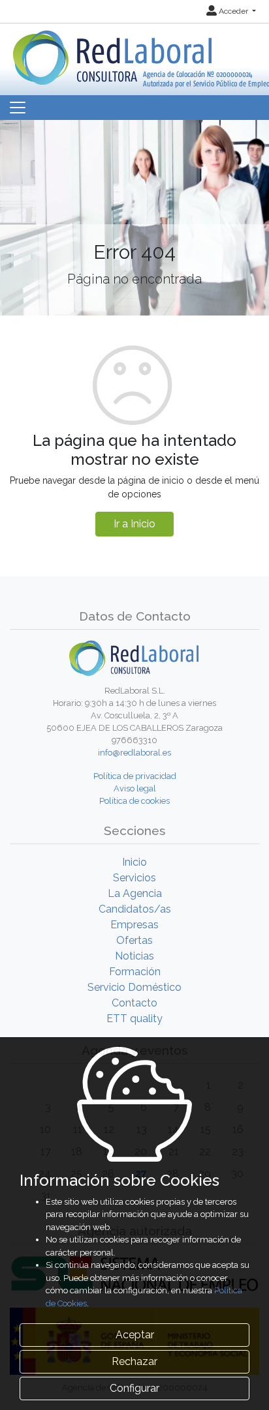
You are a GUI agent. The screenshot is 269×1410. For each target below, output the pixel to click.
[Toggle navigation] (17, 107)
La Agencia (135, 893)
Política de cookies (134, 801)
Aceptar (135, 1335)
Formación (135, 971)
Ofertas (134, 940)
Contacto (134, 1003)
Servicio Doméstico (134, 987)
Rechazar (134, 1361)
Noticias (134, 956)
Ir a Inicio (134, 524)
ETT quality (134, 1018)
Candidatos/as (135, 909)
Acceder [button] (233, 11)
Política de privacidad (134, 776)
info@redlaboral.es (134, 752)
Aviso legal (135, 788)
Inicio (134, 862)
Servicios (134, 878)
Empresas (134, 924)
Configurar (134, 1388)
